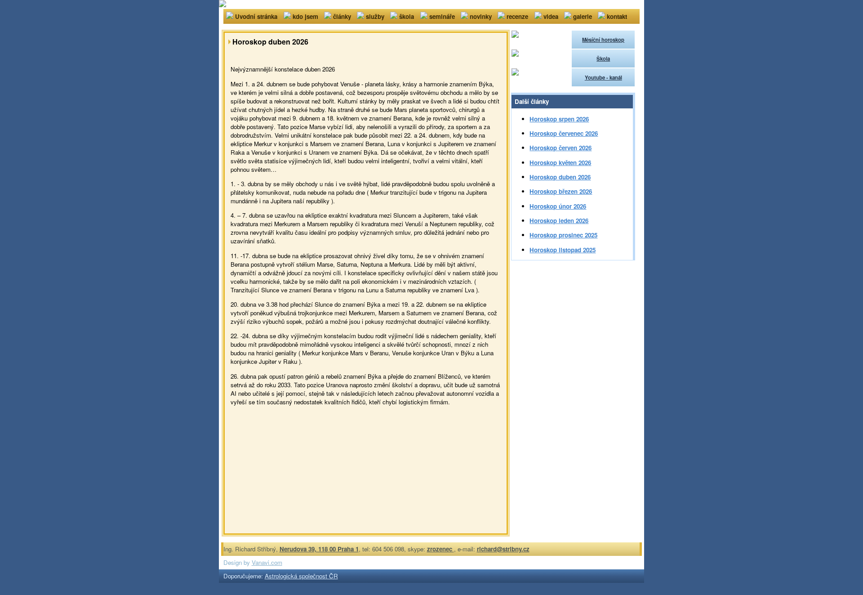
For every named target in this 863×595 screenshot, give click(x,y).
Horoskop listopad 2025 (562, 250)
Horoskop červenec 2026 (563, 133)
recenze (517, 16)
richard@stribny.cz (503, 549)
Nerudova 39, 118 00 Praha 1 (319, 549)
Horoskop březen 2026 (560, 191)
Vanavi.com (267, 562)
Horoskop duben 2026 (560, 177)
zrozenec (440, 549)
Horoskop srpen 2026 (559, 119)
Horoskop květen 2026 (560, 162)
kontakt (617, 16)
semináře (442, 16)
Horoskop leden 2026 (558, 220)
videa (550, 16)
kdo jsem (305, 16)
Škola (603, 58)
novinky (481, 16)
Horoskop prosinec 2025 (563, 235)
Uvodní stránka (256, 16)
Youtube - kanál (603, 77)
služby (375, 16)
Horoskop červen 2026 (560, 147)
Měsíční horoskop (603, 39)
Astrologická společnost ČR (301, 576)
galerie (582, 16)
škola (406, 16)
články (342, 16)
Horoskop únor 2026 (557, 206)
